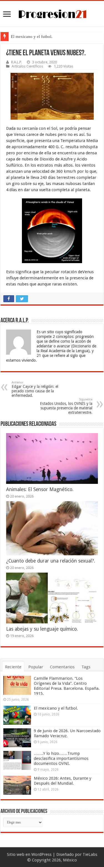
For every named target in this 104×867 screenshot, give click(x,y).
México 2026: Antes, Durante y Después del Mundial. (62, 781)
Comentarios (62, 666)
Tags (86, 666)
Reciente (13, 666)
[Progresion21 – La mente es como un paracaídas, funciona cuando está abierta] (52, 13)
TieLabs (90, 854)
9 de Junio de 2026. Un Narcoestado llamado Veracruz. (67, 733)
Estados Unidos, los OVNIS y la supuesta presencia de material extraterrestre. (66, 406)
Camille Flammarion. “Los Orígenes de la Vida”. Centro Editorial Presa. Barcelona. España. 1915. (67, 686)
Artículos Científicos (27, 66)
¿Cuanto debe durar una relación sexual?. (50, 561)
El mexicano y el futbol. (31, 36)
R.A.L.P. (16, 62)
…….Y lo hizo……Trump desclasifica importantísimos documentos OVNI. (61, 758)
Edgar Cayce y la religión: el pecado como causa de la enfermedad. (35, 389)
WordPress (41, 854)
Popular (35, 666)
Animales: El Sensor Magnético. (39, 489)
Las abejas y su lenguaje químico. (42, 629)
